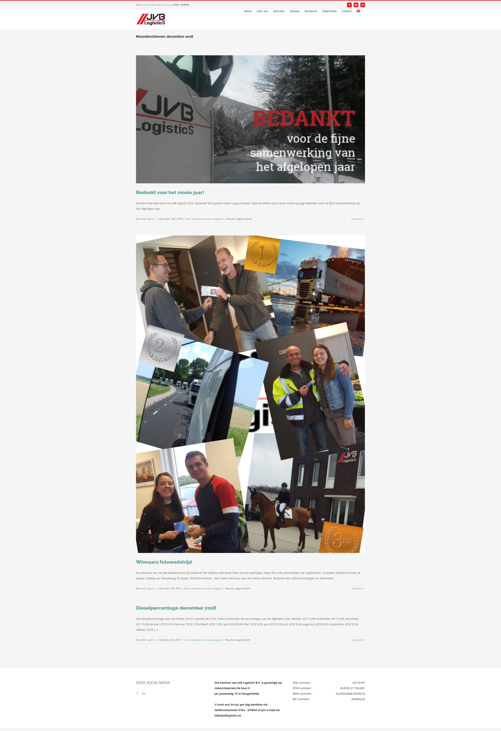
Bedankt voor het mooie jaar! (170, 192)
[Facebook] (137, 693)
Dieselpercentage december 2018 (176, 608)
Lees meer (357, 218)
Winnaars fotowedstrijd (164, 562)
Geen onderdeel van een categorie (204, 218)
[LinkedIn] (143, 693)
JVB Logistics (149, 218)
